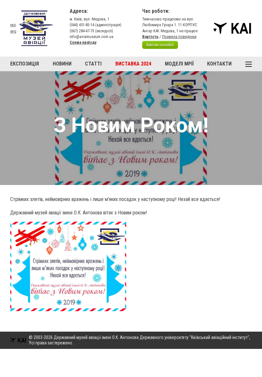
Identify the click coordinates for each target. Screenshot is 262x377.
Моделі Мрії (179, 64)
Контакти (219, 64)
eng (13, 31)
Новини (62, 64)
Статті (93, 64)
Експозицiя (24, 64)
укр (13, 25)
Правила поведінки (179, 36)
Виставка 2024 (133, 64)
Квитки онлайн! (160, 44)
